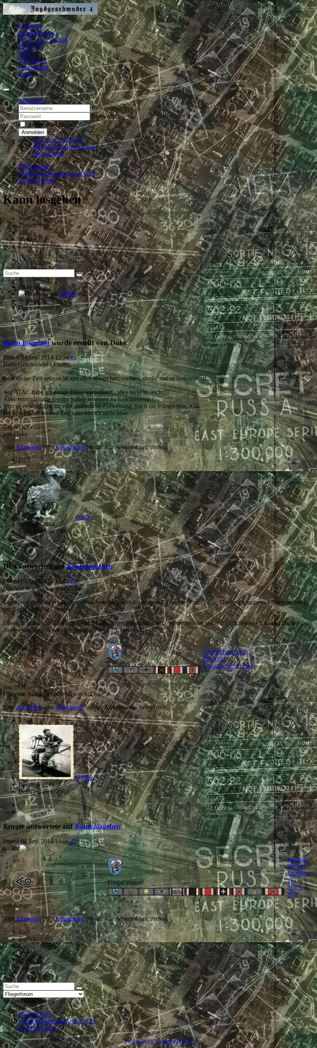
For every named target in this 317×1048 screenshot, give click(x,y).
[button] (31, 100)
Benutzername (109, 108)
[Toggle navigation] (6, 89)
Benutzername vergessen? (65, 146)
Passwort (103, 116)
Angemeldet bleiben (52, 124)
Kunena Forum (174, 1041)
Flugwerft (31, 46)
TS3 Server (32, 60)
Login (26, 74)
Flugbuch (30, 25)
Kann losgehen (26, 343)
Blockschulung (37, 32)
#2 (73, 581)
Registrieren (48, 153)
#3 (73, 841)
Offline (68, 293)
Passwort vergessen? (59, 139)
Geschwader (34, 67)
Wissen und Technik (43, 39)
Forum (27, 53)
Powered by (139, 1041)
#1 (73, 357)
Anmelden (33, 132)
